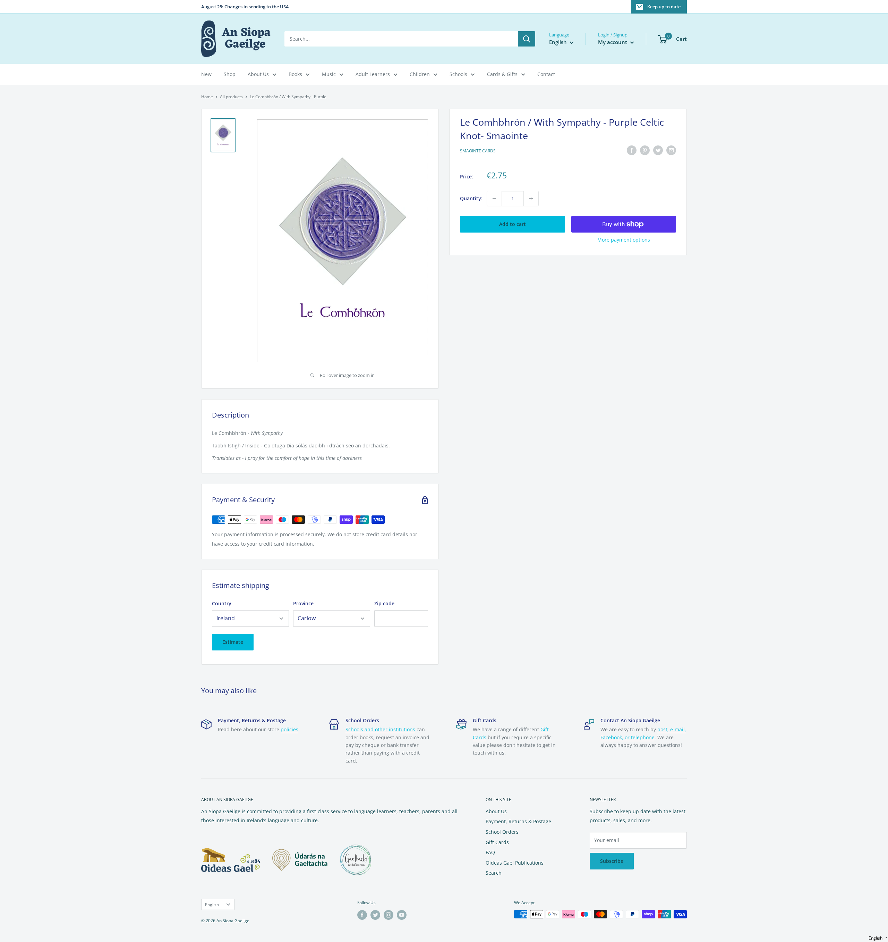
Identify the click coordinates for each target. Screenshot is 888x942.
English (212, 904)
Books (295, 74)
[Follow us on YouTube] (402, 915)
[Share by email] (671, 150)
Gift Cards (497, 842)
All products (231, 97)
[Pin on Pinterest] (645, 150)
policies (289, 729)
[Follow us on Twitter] (375, 915)
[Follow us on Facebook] (362, 915)
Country (221, 603)
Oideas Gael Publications (515, 862)
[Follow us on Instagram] (388, 915)
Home (207, 97)
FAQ (490, 852)
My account (613, 42)
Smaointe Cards (478, 151)
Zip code (384, 603)
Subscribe (611, 861)
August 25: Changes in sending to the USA (245, 6)
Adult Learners (373, 74)
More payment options (623, 239)
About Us (258, 74)
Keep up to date (664, 6)
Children (420, 74)
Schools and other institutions (380, 729)
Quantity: (471, 198)
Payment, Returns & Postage (518, 821)
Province (303, 603)
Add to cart (512, 224)
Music (329, 74)
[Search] (526, 39)
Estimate (232, 642)
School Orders (502, 832)
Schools (458, 74)
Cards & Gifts (502, 74)
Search (494, 872)
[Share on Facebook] (632, 150)
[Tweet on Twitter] (658, 150)
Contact (546, 74)
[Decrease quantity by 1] (494, 198)
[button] (878, 938)
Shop (230, 74)
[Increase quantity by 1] (531, 198)
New (206, 74)
